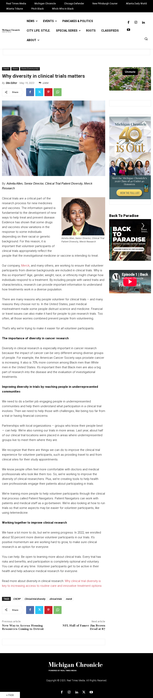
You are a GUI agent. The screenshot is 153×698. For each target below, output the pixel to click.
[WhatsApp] (58, 92)
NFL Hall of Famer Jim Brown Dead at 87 (84, 627)
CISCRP (17, 598)
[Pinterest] (48, 92)
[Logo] (76, 669)
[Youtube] (128, 30)
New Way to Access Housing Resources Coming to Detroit (23, 627)
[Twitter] (39, 92)
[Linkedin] (143, 22)
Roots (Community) (30, 69)
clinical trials (55, 598)
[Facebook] (128, 22)
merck (69, 598)
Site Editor (11, 82)
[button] (146, 39)
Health (6, 69)
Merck (24, 265)
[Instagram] (135, 22)
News (15, 69)
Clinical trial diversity (35, 598)
